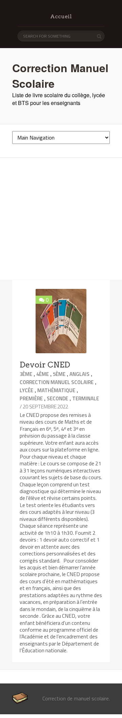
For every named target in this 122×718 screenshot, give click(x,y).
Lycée (26, 390)
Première (31, 398)
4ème (42, 374)
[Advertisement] (61, 219)
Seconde (57, 398)
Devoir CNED (45, 364)
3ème (26, 374)
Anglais (79, 374)
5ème (59, 374)
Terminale (85, 398)
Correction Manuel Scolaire (57, 382)
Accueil (61, 16)
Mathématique (56, 390)
